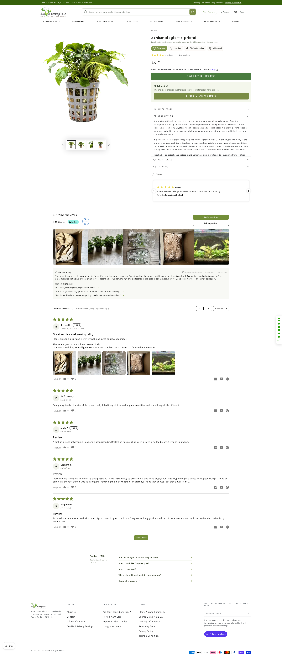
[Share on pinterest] (227, 379)
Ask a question (211, 223)
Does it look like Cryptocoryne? (134, 563)
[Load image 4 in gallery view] (100, 144)
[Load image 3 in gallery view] (90, 144)
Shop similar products (201, 96)
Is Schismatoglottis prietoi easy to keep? (138, 557)
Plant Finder (209, 12)
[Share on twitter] (221, 379)
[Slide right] (109, 145)
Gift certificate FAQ (77, 621)
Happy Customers (112, 626)
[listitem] (70, 247)
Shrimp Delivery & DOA (151, 616)
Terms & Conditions (149, 635)
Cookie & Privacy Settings (80, 626)
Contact (71, 616)
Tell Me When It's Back (201, 76)
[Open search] (200, 308)
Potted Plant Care (112, 616)
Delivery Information (150, 621)
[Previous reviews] (154, 191)
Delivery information (233, 2)
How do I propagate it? (129, 581)
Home (153, 30)
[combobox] (139, 12)
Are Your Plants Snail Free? (117, 611)
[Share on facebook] (215, 379)
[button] (157, 55)
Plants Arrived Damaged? (152, 611)
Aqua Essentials (43, 651)
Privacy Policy (146, 631)
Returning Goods (148, 626)
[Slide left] (63, 145)
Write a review (211, 217)
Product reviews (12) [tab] (63, 308)
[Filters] (208, 308)
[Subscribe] (249, 613)
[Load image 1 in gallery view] (71, 144)
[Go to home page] (53, 12)
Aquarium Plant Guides (115, 621)
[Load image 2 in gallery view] (81, 144)
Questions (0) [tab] (102, 308)
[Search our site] (192, 12)
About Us (72, 611)
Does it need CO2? (127, 569)
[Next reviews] (249, 191)
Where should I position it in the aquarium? (140, 575)
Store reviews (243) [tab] (85, 308)
